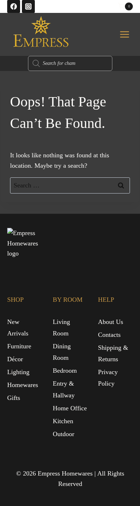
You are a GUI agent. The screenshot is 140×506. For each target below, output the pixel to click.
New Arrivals (17, 327)
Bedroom (65, 370)
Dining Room (62, 352)
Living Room (61, 327)
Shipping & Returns (113, 353)
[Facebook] (13, 6)
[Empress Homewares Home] (26, 247)
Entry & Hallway (64, 389)
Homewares (22, 384)
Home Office (70, 408)
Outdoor (63, 434)
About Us (110, 321)
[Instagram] (28, 6)
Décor (15, 359)
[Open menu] (124, 34)
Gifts (13, 397)
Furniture (19, 346)
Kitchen (63, 421)
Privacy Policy (108, 377)
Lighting (18, 372)
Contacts (109, 334)
